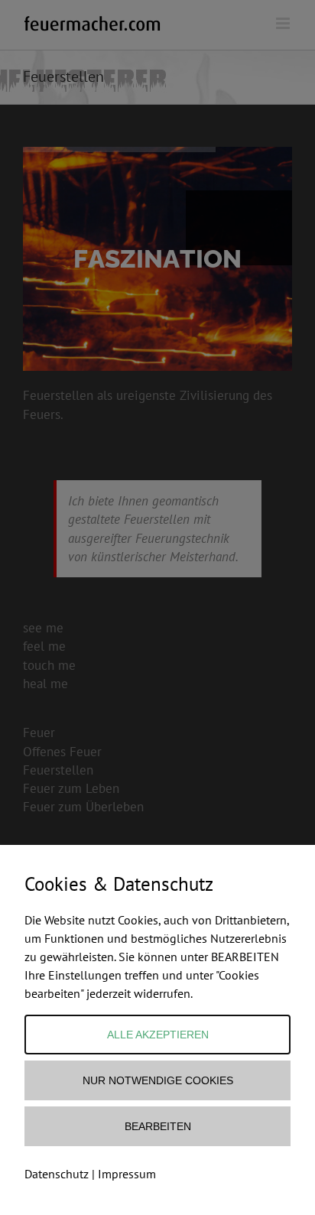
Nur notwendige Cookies (158, 1080)
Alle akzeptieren (158, 1034)
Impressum (127, 1173)
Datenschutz (56, 1173)
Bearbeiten (158, 1126)
